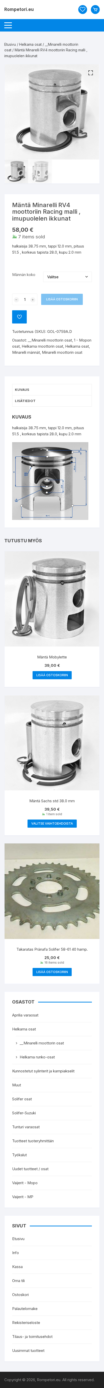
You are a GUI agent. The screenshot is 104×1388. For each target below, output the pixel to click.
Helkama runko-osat (37, 1057)
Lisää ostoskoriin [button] (52, 675)
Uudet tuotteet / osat (30, 1168)
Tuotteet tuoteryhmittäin (33, 1140)
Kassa (17, 1266)
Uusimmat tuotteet (28, 1350)
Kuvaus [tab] (22, 390)
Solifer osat (22, 1099)
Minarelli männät (26, 352)
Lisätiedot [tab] (25, 401)
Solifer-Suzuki (24, 1113)
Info (15, 1252)
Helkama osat (30, 44)
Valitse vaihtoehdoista (52, 823)
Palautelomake (25, 1308)
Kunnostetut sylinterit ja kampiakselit (43, 1071)
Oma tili (18, 1280)
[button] (90, 73)
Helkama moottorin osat (42, 346)
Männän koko (23, 274)
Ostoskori (20, 1294)
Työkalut (19, 1154)
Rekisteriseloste (26, 1322)
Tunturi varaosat (26, 1126)
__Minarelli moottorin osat (50, 340)
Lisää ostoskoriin (62, 299)
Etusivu (10, 44)
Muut (16, 1085)
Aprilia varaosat (25, 1015)
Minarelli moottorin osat (62, 352)
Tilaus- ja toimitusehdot (32, 1336)
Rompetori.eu (19, 9)
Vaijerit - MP (22, 1196)
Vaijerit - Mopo (25, 1182)
